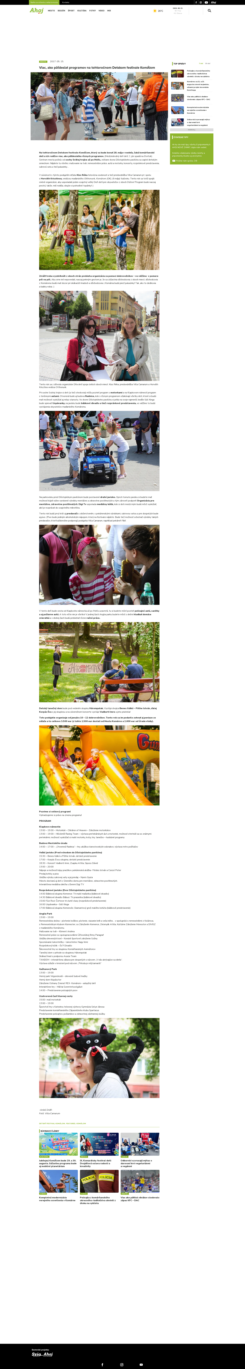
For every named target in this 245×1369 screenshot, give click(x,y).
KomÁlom (81, 1123)
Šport (71, 10)
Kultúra (81, 10)
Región (61, 10)
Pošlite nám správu (184, 160)
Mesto (51, 10)
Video (101, 10)
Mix (109, 10)
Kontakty (65, 2)
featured (70, 1123)
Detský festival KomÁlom (52, 1123)
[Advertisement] (122, 36)
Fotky (92, 10)
